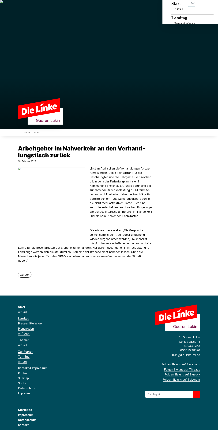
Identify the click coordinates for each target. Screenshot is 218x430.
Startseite (25, 409)
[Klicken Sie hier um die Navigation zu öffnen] (211, 6)
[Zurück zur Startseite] (40, 111)
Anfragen (24, 333)
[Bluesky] (30, 6)
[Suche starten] (196, 394)
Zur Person (25, 351)
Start (21, 307)
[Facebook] (19, 6)
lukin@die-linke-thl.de (186, 355)
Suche (22, 383)
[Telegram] (35, 6)
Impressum (25, 393)
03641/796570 (190, 350)
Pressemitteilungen (185, 23)
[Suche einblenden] (202, 6)
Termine (24, 356)
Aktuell (37, 132)
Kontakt (23, 373)
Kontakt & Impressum (32, 368)
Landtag (179, 18)
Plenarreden (26, 328)
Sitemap (23, 378)
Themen (26, 132)
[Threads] (25, 6)
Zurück (24, 274)
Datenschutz (26, 388)
